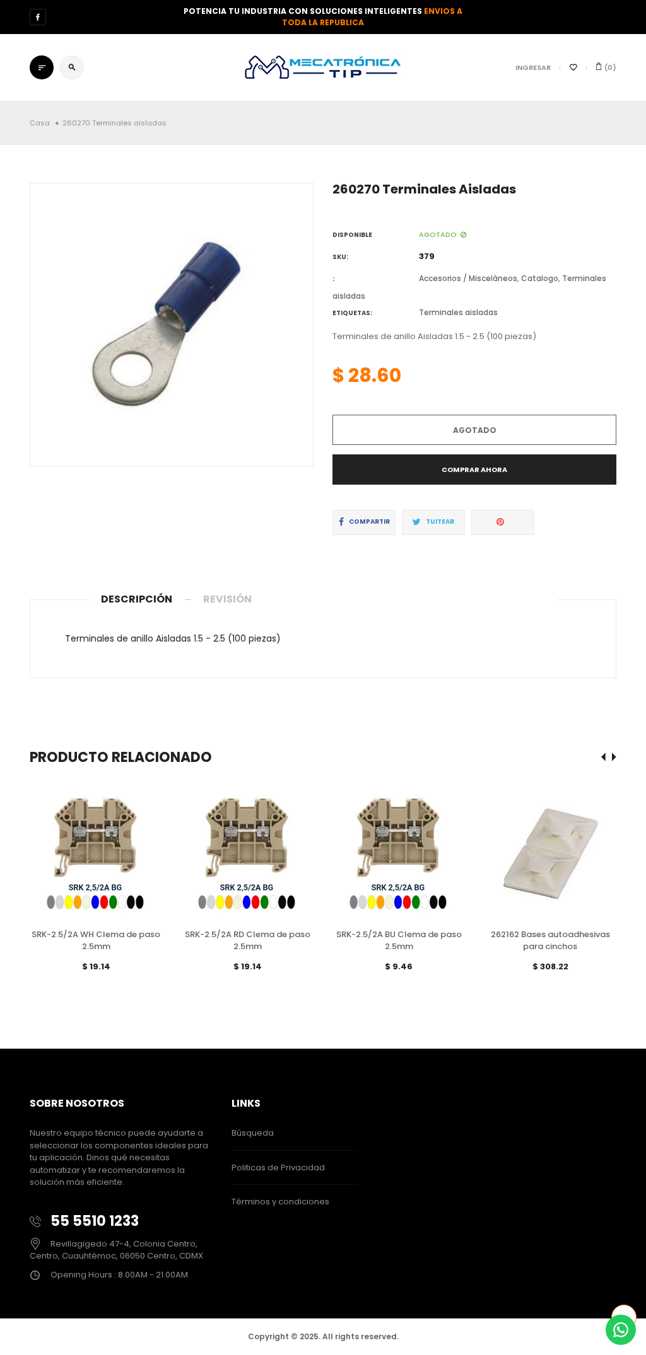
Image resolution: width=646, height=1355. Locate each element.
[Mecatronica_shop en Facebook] (38, 17)
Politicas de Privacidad (278, 1167)
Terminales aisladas (458, 312)
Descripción (136, 599)
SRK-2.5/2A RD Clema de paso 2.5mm (247, 940)
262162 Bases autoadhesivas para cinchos (550, 940)
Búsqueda (253, 1133)
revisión (227, 599)
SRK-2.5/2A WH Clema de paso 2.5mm (96, 940)
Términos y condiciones (280, 1202)
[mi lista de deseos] (573, 67)
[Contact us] (621, 1330)
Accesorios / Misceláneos (468, 278)
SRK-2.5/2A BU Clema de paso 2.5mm (399, 940)
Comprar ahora (474, 469)
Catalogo (539, 278)
